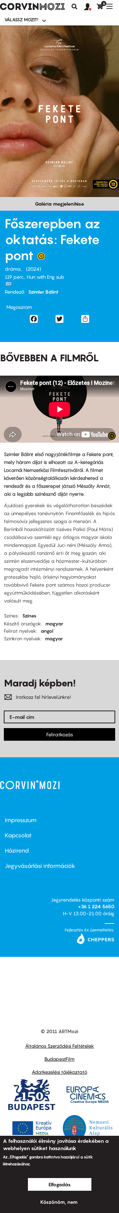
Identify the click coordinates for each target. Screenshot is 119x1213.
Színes (29, 615)
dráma (13, 269)
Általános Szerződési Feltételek (59, 1046)
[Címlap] (32, 6)
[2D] (10, 283)
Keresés (74, 6)
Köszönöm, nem (58, 1202)
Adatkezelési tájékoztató (59, 1072)
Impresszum (20, 820)
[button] (90, 7)
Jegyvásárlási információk (40, 865)
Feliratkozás (59, 734)
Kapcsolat (18, 835)
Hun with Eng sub (45, 277)
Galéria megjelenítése (59, 204)
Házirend (17, 850)
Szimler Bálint (43, 292)
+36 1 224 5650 (96, 906)
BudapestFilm (59, 1059)
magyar (54, 623)
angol (47, 631)
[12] (41, 257)
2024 (33, 269)
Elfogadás (60, 1184)
